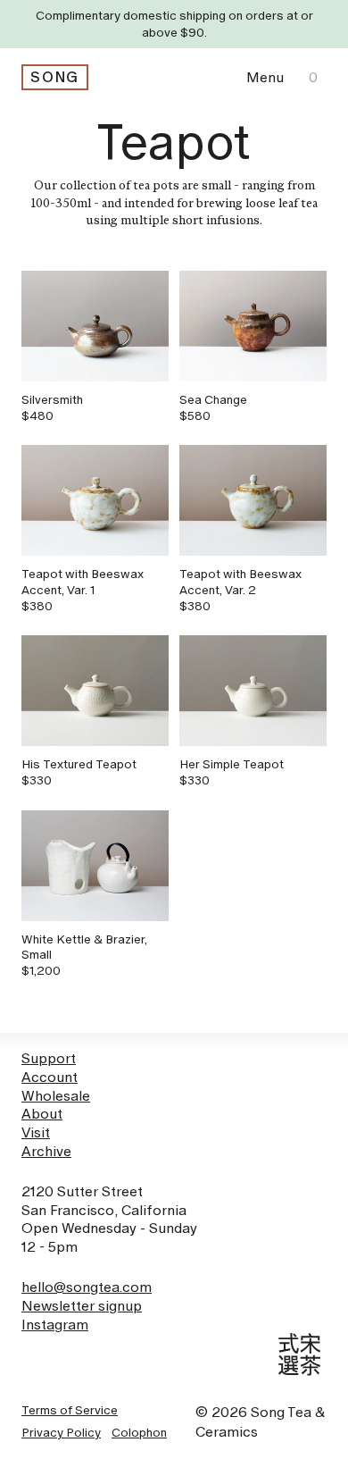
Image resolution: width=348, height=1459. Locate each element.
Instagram (54, 1324)
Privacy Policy (61, 1432)
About (41, 1113)
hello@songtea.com (86, 1287)
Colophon (139, 1432)
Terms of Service (69, 1410)
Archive (46, 1151)
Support (48, 1058)
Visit (35, 1132)
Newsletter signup (81, 1305)
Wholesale (55, 1095)
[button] (265, 77)
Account (49, 1077)
